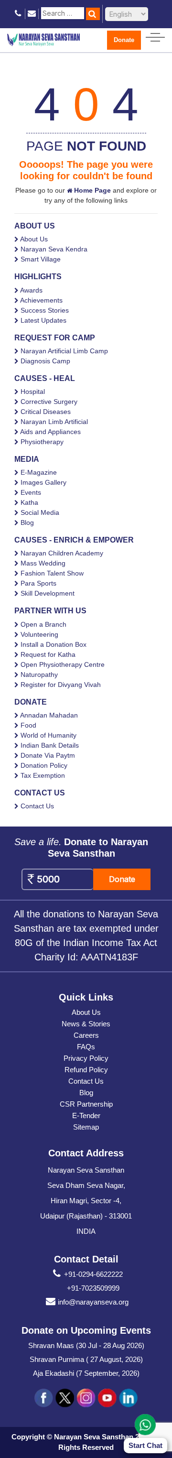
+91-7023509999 (93, 1288)
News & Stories (86, 1024)
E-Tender (86, 1115)
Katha (29, 502)
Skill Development (48, 593)
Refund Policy (86, 1070)
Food (28, 725)
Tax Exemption (43, 775)
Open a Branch (43, 624)
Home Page (91, 190)
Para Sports (38, 583)
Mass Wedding (43, 563)
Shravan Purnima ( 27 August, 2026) (86, 1359)
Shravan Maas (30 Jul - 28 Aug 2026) (86, 1345)
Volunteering (39, 634)
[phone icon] (18, 14)
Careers (86, 1035)
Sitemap (86, 1127)
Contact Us (37, 806)
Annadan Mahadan (49, 715)
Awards (31, 290)
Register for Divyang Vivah (61, 684)
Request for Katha (48, 654)
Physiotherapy (42, 442)
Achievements (41, 300)
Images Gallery (43, 482)
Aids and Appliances (50, 431)
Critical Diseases (46, 411)
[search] (93, 14)
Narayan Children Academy (62, 553)
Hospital (33, 391)
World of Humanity (48, 735)
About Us (34, 239)
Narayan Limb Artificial (54, 421)
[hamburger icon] (155, 35)
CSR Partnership (86, 1104)
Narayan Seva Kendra (54, 249)
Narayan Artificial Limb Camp (64, 351)
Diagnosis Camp (45, 361)
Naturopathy (39, 674)
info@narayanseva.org (93, 1302)
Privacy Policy (86, 1058)
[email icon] (32, 14)
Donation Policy (44, 765)
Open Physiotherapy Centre (63, 664)
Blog (27, 522)
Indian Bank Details (50, 745)
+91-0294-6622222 (93, 1274)
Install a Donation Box (53, 644)
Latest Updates (43, 320)
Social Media (40, 512)
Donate (124, 40)
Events (31, 492)
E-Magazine (39, 472)
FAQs (86, 1047)
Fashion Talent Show (52, 573)
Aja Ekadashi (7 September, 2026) (86, 1373)
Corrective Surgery (49, 401)
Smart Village (41, 259)
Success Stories (45, 310)
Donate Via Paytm (48, 755)
